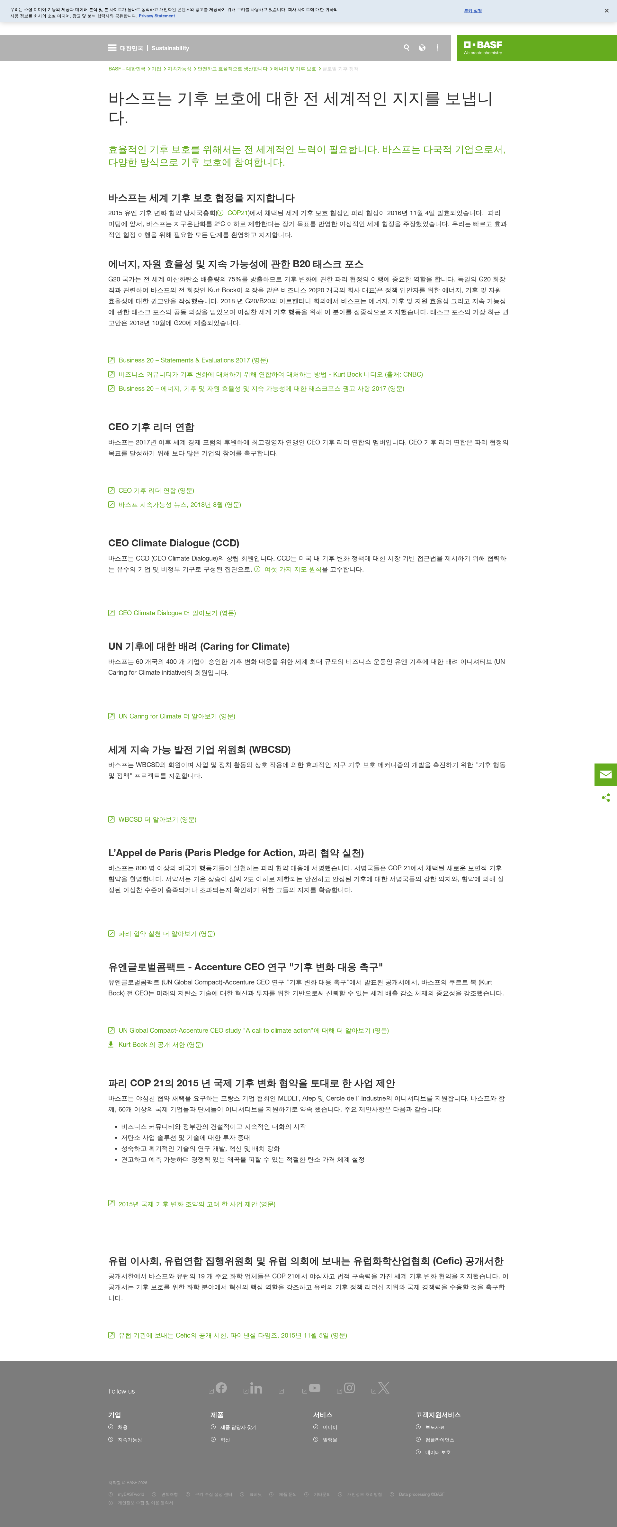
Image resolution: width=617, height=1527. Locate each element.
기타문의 (322, 1494)
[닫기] (607, 11)
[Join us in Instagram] (346, 1392)
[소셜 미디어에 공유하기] (606, 798)
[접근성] (437, 48)
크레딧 (255, 1494)
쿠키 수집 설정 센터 (213, 1494)
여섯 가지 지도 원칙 (293, 569)
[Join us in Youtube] (311, 1392)
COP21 (238, 213)
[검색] (406, 48)
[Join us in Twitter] (380, 1392)
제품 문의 (288, 1494)
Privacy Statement (157, 15)
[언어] (422, 48)
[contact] (606, 775)
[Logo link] (483, 48)
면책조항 (169, 1494)
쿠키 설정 (473, 10)
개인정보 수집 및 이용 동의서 (145, 1502)
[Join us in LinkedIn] (253, 1392)
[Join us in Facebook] (218, 1392)
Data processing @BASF (421, 1494)
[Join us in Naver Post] (282, 1392)
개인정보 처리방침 (364, 1494)
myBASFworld (131, 1494)
